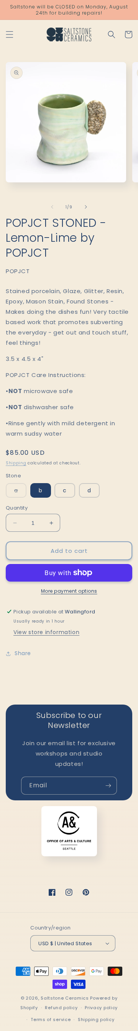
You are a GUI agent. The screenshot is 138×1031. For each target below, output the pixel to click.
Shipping (16, 463)
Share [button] (23, 653)
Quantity (17, 507)
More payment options (69, 591)
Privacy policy (101, 1008)
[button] (9, 34)
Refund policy (61, 1008)
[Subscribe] (108, 786)
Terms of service (51, 1019)
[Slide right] (85, 206)
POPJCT (18, 271)
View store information (46, 632)
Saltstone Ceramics (65, 998)
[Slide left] (52, 206)
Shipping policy (96, 1019)
